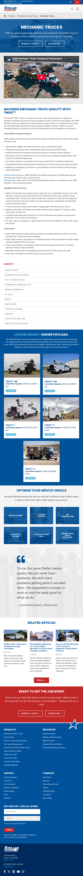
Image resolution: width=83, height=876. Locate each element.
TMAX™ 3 (30, 468)
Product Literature (49, 734)
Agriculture (10, 304)
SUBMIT (9, 830)
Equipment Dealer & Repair (17, 275)
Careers (19, 1)
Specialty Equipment (11, 765)
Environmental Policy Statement (54, 748)
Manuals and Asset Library (52, 737)
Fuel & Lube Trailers (10, 758)
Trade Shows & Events (50, 784)
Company (48, 773)
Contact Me (54, 44)
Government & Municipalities (18, 285)
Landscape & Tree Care (15, 319)
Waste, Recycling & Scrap (16, 324)
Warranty (7, 798)
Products (11, 16)
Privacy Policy (9, 866)
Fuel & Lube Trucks (10, 754)
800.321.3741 (8, 860)
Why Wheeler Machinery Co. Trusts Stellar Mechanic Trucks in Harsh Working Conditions (41, 647)
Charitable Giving (48, 791)
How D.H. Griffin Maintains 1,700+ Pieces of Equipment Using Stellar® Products (67, 647)
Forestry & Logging (14, 309)
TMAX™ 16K (12, 381)
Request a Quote (29, 44)
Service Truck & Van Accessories (15, 741)
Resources (49, 729)
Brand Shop (47, 777)
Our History (47, 795)
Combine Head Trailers (12, 762)
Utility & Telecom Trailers (12, 751)
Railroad (9, 314)
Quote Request (9, 791)
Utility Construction (15, 280)
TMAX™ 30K (51, 381)
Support (9, 773)
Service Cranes (9, 737)
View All (41, 680)
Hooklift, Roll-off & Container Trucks (16, 748)
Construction (11, 270)
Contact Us (8, 781)
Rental (8, 299)
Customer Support (10, 777)
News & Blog (47, 798)
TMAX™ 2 (49, 425)
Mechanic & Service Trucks (28, 16)
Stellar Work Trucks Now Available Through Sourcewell (15, 646)
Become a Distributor (11, 788)
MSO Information (49, 741)
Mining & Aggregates (14, 290)
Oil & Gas (9, 294)
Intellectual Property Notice (52, 744)
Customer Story (10, 175)
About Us (46, 781)
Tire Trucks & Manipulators (13, 744)
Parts (6, 795)
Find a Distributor (10, 784)
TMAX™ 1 (10, 425)
